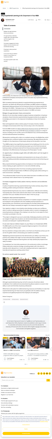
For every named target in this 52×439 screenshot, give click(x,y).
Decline (26, 429)
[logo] (5, 2)
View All (47, 335)
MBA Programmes (14, 8)
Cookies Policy (44, 421)
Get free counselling (6, 407)
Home (4, 8)
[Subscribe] (48, 380)
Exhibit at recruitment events (8, 392)
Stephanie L (26, 319)
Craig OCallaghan (10, 358)
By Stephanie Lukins (10, 19)
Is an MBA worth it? (33, 350)
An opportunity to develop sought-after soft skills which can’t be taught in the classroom (11, 38)
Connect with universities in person (9, 405)
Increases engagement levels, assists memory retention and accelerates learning (11, 45)
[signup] (36, 20)
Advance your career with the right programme (12, 413)
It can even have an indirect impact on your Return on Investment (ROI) (10, 55)
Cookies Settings (26, 424)
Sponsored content (24, 299)
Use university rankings (6, 403)
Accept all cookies (26, 433)
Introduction (7, 28)
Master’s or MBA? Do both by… (12, 350)
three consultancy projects (32, 130)
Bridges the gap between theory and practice (10, 32)
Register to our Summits (7, 394)
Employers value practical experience (10, 50)
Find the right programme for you (9, 401)
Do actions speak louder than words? (11, 60)
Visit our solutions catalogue (8, 390)
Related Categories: (7, 296)
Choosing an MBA (6, 299)
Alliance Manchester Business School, (28, 128)
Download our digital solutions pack (10, 388)
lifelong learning (15, 299)
